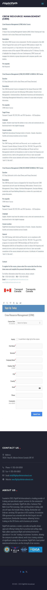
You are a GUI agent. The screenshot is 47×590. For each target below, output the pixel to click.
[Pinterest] (10, 303)
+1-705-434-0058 (16, 467)
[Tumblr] (14, 303)
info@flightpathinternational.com (21, 475)
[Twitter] (7, 303)
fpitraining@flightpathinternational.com (17, 279)
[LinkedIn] (17, 303)
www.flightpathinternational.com (11, 282)
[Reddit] (20, 303)
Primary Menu (42, 3)
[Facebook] (4, 303)
